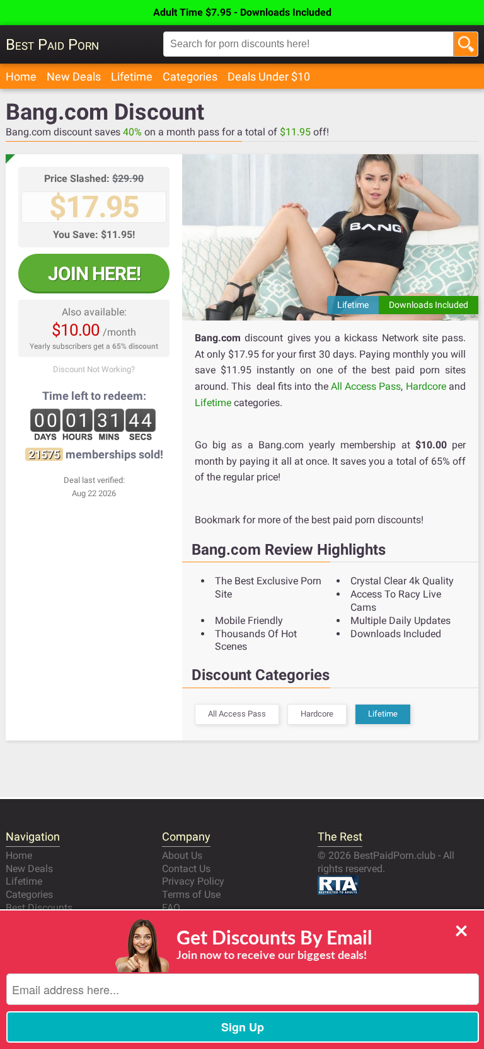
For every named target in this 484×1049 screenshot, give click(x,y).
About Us (182, 855)
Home (21, 76)
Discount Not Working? (94, 369)
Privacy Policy (193, 881)
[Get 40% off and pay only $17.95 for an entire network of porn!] (330, 237)
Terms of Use (191, 894)
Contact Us (186, 869)
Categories (190, 76)
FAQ (171, 908)
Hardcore (426, 386)
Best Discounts (39, 908)
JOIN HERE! (94, 274)
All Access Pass (366, 386)
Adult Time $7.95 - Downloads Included (242, 12)
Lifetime (132, 76)
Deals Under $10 (269, 76)
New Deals (74, 76)
